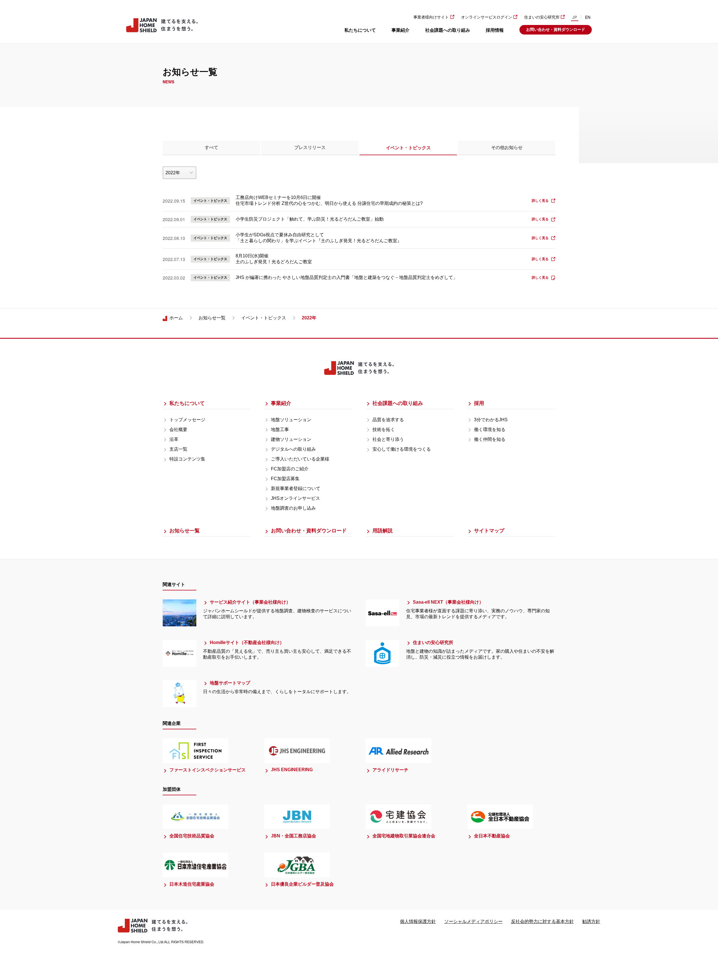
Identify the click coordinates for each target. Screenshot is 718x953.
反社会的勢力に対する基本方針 (542, 921)
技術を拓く (383, 429)
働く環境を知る (489, 429)
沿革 (173, 439)
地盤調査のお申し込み (293, 508)
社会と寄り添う (388, 439)
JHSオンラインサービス (295, 498)
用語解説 (382, 530)
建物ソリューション (291, 439)
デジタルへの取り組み (293, 449)
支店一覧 (178, 449)
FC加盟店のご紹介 (290, 468)
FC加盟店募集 (285, 478)
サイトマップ (489, 530)
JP (574, 17)
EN (587, 17)
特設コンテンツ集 (187, 459)
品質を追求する (388, 419)
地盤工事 (280, 429)
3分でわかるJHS (491, 419)
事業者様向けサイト (431, 17)
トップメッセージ (187, 419)
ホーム (176, 317)
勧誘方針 (591, 921)
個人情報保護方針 (418, 921)
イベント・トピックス (263, 317)
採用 (479, 403)
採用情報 (495, 30)
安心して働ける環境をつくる (401, 449)
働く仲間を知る (489, 439)
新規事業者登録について (295, 488)
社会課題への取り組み (447, 30)
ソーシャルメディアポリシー (473, 921)
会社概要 (178, 429)
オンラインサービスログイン (486, 17)
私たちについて (360, 30)
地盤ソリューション (291, 419)
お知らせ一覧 (212, 317)
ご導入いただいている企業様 (300, 459)
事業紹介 (400, 30)
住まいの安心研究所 (542, 17)
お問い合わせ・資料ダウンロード (555, 29)
